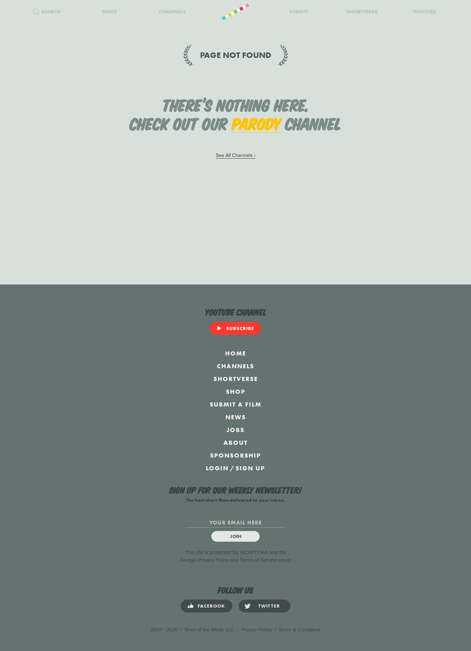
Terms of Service (258, 560)
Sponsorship (235, 455)
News (236, 417)
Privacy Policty (256, 630)
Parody (256, 122)
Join (235, 536)
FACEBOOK (211, 606)
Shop (235, 391)
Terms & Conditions (300, 630)
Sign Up (250, 468)
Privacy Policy (213, 560)
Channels (235, 366)
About (235, 443)
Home (235, 353)
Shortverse (235, 379)
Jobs (235, 430)
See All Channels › (235, 155)
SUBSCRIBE (240, 328)
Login (217, 468)
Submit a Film (235, 404)
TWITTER (269, 606)
